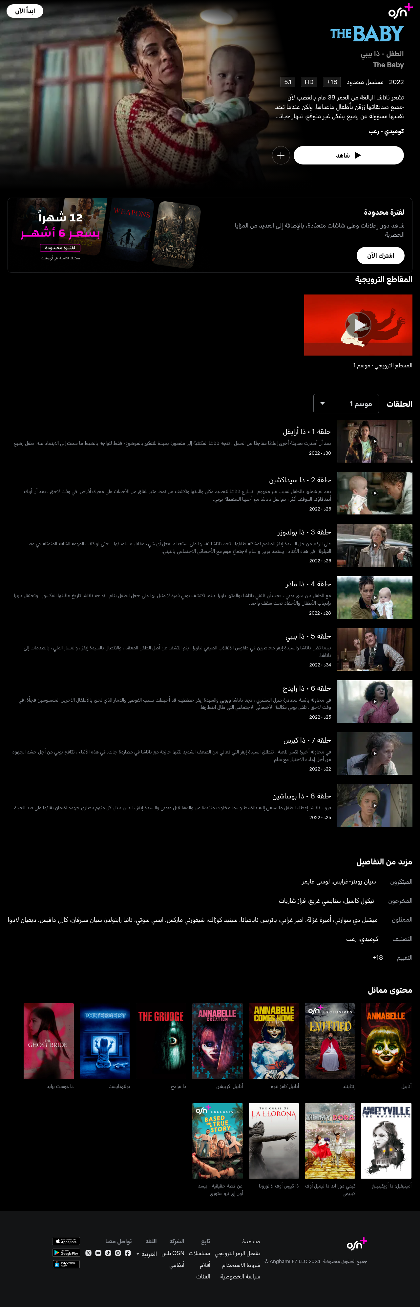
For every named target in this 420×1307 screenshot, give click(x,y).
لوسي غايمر (316, 881)
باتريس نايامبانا (259, 919)
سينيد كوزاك (223, 919)
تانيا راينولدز (119, 919)
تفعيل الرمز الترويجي (237, 1253)
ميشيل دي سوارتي (356, 919)
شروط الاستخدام (241, 1265)
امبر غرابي (292, 919)
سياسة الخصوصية (240, 1276)
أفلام (205, 1265)
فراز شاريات (292, 900)
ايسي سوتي (149, 919)
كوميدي (394, 130)
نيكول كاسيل (359, 900)
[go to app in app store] (66, 1241)
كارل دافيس (54, 919)
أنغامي (176, 1265)
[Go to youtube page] (98, 1254)
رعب (373, 130)
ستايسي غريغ (325, 900)
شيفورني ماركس (186, 919)
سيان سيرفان (86, 919)
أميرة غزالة (319, 919)
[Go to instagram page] (118, 1254)
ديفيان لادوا (22, 919)
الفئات (203, 1276)
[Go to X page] (88, 1254)
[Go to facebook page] (128, 1254)
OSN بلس (172, 1253)
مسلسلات (199, 1253)
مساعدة (251, 1241)
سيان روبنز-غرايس (354, 881)
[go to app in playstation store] (66, 1264)
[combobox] (346, 403)
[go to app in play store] (66, 1253)
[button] (25, 11)
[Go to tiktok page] (108, 1254)
